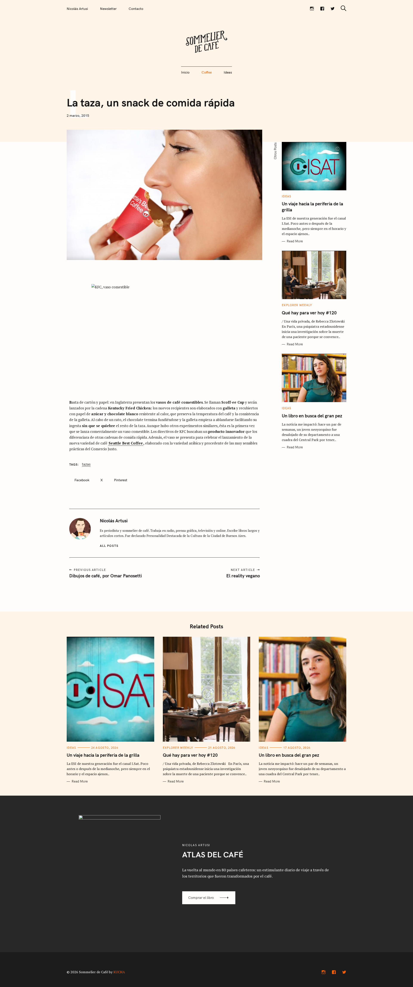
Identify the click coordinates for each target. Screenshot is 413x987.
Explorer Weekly (297, 305)
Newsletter (108, 8)
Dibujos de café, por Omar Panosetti (105, 575)
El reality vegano (243, 575)
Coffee (207, 72)
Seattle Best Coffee (126, 443)
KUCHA (119, 972)
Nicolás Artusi (77, 8)
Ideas (228, 72)
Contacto (136, 8)
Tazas (86, 464)
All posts (109, 546)
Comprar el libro (201, 897)
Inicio (185, 72)
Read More (295, 241)
